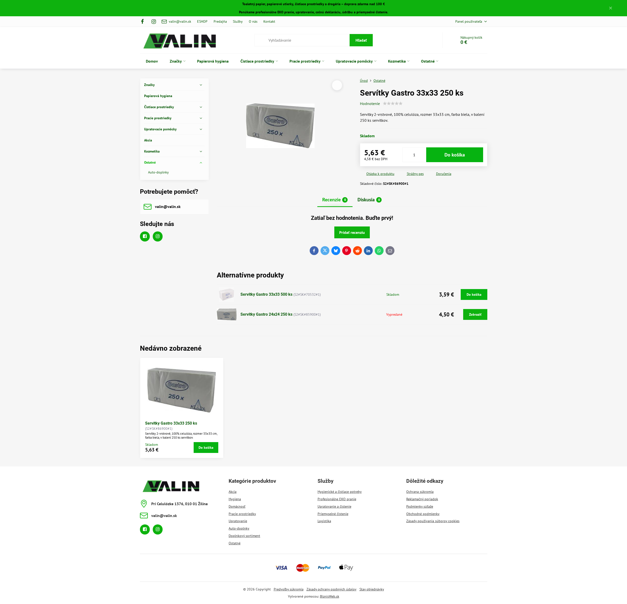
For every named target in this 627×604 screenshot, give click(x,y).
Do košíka (454, 155)
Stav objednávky (371, 589)
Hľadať (361, 40)
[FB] (144, 21)
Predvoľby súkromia (289, 589)
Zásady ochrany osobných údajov (331, 589)
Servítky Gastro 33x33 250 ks (171, 423)
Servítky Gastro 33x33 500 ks (266, 294)
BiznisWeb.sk (329, 596)
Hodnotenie (370, 103)
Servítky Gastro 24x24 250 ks (266, 314)
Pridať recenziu (352, 232)
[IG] (153, 21)
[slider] (393, 103)
